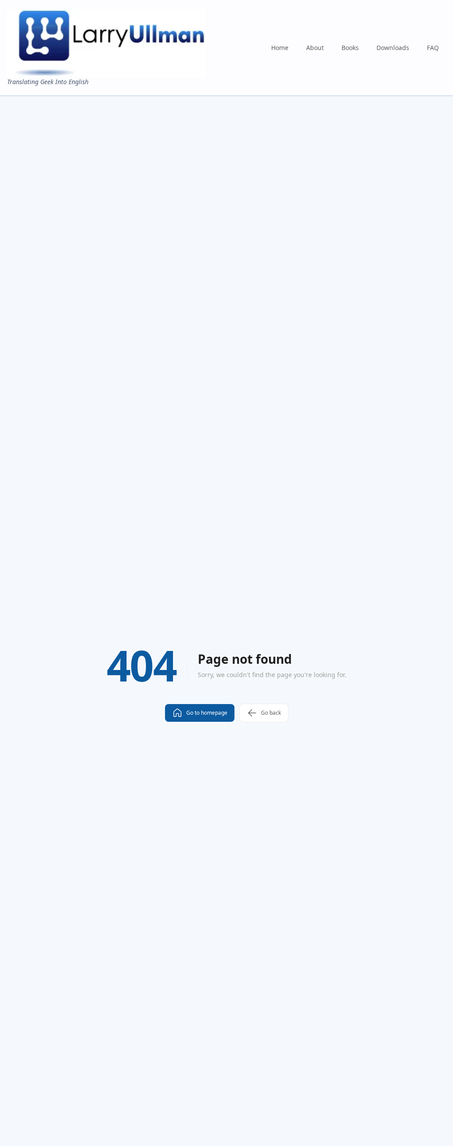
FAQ (433, 47)
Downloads (392, 47)
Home (279, 47)
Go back (271, 712)
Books (350, 47)
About (315, 47)
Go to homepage (206, 712)
